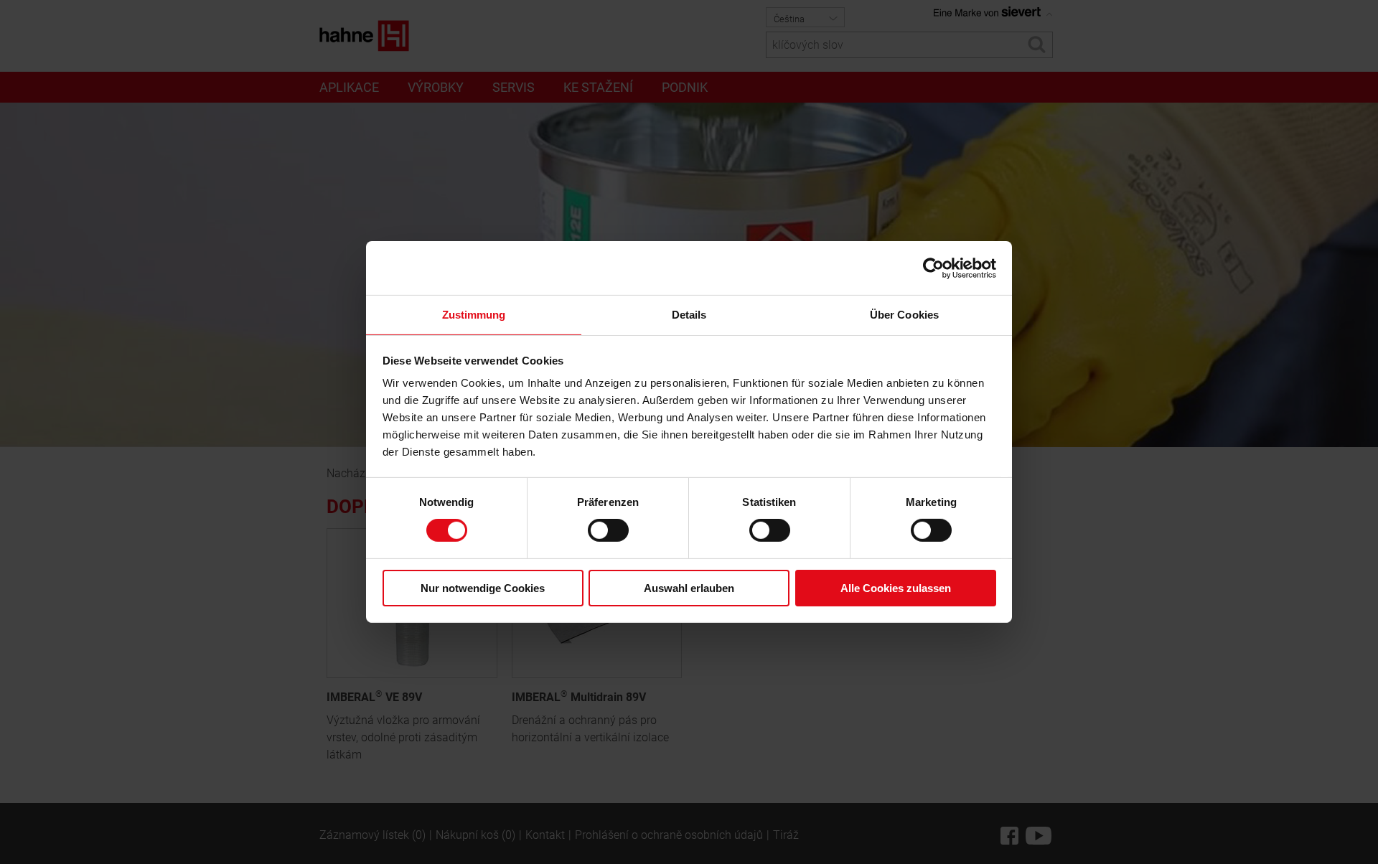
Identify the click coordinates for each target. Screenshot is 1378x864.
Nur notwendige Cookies (483, 588)
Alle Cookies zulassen (895, 588)
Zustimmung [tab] (474, 315)
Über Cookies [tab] (904, 315)
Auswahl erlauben (689, 588)
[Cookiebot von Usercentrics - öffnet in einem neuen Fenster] (933, 267)
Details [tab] (689, 315)
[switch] (608, 530)
